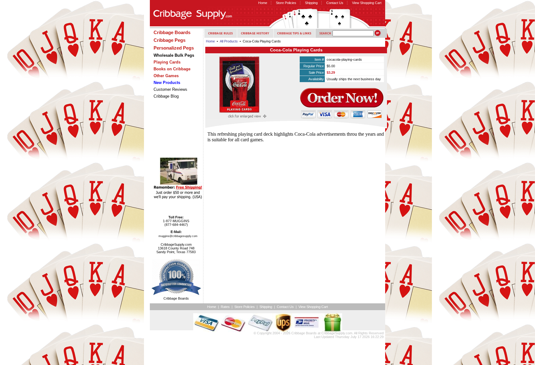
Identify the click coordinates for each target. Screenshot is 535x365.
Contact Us (334, 3)
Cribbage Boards (304, 333)
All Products (229, 41)
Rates (225, 307)
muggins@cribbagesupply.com (178, 236)
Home (262, 3)
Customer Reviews (170, 89)
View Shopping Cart (366, 3)
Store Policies (286, 3)
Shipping (311, 3)
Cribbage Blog (166, 96)
